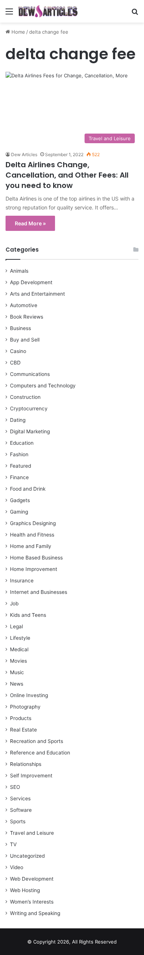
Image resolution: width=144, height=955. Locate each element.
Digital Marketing (30, 431)
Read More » (30, 223)
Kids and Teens (28, 615)
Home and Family (30, 546)
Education (22, 443)
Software (21, 810)
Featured (20, 466)
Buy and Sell (25, 340)
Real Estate (23, 730)
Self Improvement (31, 776)
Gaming (19, 512)
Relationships (25, 764)
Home (17, 32)
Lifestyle (20, 638)
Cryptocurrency (29, 408)
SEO (15, 787)
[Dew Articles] (48, 11)
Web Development (32, 879)
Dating (17, 420)
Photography (25, 707)
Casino (18, 351)
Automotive (23, 305)
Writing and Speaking (35, 913)
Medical (19, 649)
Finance (19, 477)
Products (20, 718)
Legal (16, 626)
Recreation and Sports (36, 741)
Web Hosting (25, 890)
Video (16, 867)
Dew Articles (24, 154)
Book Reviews (26, 317)
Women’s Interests (32, 902)
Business (20, 328)
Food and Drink (27, 489)
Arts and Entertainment (37, 294)
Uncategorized (27, 856)
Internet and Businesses (38, 592)
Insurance (22, 581)
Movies (18, 661)
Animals (19, 271)
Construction (25, 397)
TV (13, 844)
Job (14, 603)
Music (17, 672)
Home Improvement (33, 569)
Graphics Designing (33, 523)
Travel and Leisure (32, 833)
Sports (17, 821)
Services (20, 798)
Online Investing (29, 695)
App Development (31, 282)
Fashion (19, 454)
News (16, 684)
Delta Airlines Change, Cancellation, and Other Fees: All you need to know (67, 175)
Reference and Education (40, 753)
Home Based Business (36, 558)
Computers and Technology (43, 386)
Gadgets (20, 500)
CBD (15, 363)
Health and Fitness (32, 535)
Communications (30, 374)
